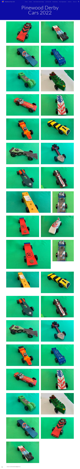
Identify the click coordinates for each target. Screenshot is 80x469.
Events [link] (30, 1)
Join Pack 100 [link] (48, 1)
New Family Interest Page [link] (38, 1)
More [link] (74, 1)
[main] (40, 10)
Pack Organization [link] (62, 1)
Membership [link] (55, 1)
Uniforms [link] (69, 1)
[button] (78, 1)
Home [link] (26, 1)
